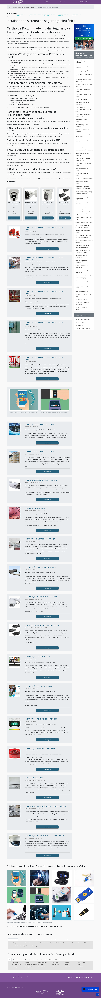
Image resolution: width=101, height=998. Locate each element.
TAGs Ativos (79, 325)
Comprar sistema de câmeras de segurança (84, 241)
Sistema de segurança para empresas (84, 218)
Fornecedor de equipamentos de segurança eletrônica (84, 208)
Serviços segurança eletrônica (81, 261)
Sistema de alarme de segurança (82, 267)
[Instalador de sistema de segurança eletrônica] (14, 195)
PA (60, 959)
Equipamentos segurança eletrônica (49, 15)
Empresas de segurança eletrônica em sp (83, 159)
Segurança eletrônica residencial (82, 169)
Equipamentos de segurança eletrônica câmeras (84, 193)
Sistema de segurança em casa (83, 295)
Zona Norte (22, 940)
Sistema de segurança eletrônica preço (36, 15)
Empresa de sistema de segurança (82, 103)
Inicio (46, 2)
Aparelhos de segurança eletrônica (63, 15)
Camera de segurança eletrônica (82, 182)
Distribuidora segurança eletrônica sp (83, 115)
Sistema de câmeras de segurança (82, 303)
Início (65, 977)
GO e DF (50, 959)
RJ (9, 959)
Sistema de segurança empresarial (82, 198)
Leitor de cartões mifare (83, 328)
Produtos (63, 2)
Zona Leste (45, 940)
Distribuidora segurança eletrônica (83, 90)
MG (14, 959)
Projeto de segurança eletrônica (82, 125)
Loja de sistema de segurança (84, 150)
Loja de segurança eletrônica (84, 71)
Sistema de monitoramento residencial (84, 85)
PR (25, 959)
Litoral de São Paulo (66, 940)
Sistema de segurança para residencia (84, 203)
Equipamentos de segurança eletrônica (84, 95)
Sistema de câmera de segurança (82, 272)
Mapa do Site (88, 977)
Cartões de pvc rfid (81, 322)
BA (41, 959)
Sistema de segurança (82, 299)
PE (37, 959)
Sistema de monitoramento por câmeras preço (84, 277)
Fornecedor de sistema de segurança (83, 80)
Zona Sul (38, 940)
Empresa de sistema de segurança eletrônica (82, 246)
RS (33, 959)
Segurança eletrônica (82, 291)
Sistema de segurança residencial (82, 308)
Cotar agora (14, 218)
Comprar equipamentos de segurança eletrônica (83, 236)
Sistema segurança (81, 99)
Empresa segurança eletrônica (81, 120)
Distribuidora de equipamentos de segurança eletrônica (84, 109)
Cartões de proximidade (83, 319)
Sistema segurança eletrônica (21, 15)
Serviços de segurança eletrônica (82, 131)
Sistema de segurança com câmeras (83, 141)
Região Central (13, 940)
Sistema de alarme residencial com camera (84, 136)
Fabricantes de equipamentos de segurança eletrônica (84, 146)
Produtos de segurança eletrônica (82, 154)
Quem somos (84, 2)
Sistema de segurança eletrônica (82, 67)
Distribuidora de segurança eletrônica (84, 75)
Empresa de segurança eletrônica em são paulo (83, 187)
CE (45, 959)
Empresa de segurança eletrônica (82, 62)
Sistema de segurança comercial (82, 282)
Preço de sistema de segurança (76, 15)
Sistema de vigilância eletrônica (82, 174)
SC (29, 959)
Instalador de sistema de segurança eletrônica (83, 251)
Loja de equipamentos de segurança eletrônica (83, 213)
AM (56, 959)
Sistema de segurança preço (84, 222)
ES (17, 959)
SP (21, 959)
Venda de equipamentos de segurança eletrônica (84, 226)
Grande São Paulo (55, 940)
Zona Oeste (30, 940)
